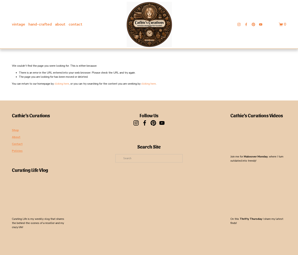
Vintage (18, 24)
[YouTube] (261, 24)
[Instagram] (239, 24)
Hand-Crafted (40, 24)
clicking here (61, 84)
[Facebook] (246, 24)
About (60, 24)
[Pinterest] (253, 24)
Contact (75, 24)
